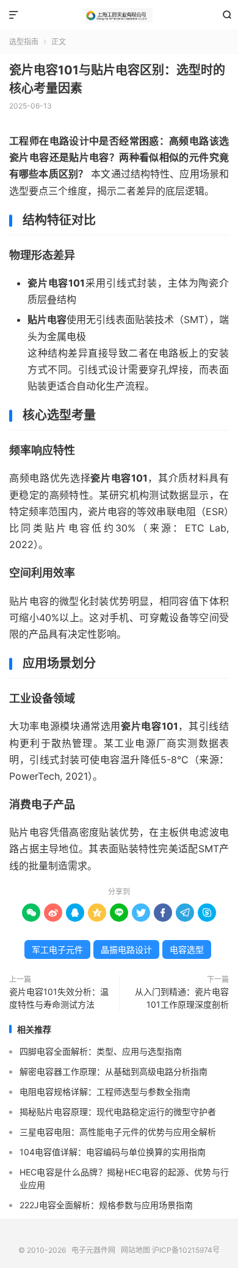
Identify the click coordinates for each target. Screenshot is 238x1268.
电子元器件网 (119, 15)
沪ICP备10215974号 (186, 1250)
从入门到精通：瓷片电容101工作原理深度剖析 (182, 998)
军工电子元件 (57, 949)
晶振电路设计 (126, 949)
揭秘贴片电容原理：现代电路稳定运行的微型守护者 (118, 1111)
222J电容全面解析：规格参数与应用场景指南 (106, 1205)
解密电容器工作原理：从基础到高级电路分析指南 (113, 1071)
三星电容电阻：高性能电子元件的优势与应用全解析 (118, 1132)
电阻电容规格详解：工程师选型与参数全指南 (105, 1091)
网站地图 (135, 1250)
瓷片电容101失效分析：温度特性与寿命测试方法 (59, 998)
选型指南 (23, 41)
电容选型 (187, 949)
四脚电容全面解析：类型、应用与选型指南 (101, 1051)
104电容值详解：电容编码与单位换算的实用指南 (113, 1152)
